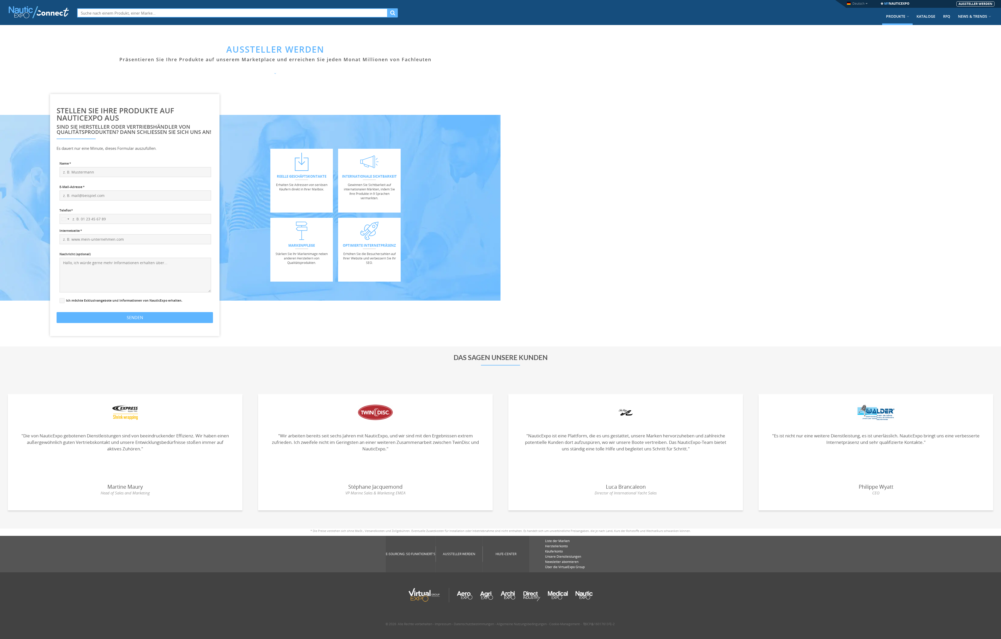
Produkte (895, 16)
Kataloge (926, 16)
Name (64, 163)
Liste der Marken (557, 541)
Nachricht (75, 254)
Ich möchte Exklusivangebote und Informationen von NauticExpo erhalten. (124, 300)
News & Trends (972, 16)
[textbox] (232, 12)
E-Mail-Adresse (70, 187)
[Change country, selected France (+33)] (65, 219)
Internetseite (69, 230)
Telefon (66, 210)
